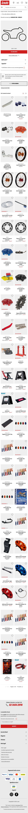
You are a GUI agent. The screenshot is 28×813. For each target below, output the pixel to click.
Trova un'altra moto (13, 55)
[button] (25, 7)
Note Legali (3, 747)
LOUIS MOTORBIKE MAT (21, 411)
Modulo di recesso (5, 757)
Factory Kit (7, 677)
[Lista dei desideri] (22, 3)
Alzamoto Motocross (7, 386)
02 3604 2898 (15, 705)
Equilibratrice (20, 362)
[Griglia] (23, 93)
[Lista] (25, 93)
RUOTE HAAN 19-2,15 (20, 165)
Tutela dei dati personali (6, 752)
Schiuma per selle (7, 114)
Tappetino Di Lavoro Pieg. (7, 434)
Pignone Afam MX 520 (20, 313)
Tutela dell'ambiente (5, 761)
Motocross (7, 411)
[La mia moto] (18, 3)
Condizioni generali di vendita (7, 750)
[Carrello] (26, 3)
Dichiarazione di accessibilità (7, 759)
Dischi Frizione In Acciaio (7, 215)
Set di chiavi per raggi (7, 581)
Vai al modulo (8, 77)
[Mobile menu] (2, 7)
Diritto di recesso (5, 754)
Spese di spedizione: (5, 806)
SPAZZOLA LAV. (21, 215)
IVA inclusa (18, 805)
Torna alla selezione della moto (9, 14)
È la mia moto (14, 51)
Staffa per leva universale (21, 556)
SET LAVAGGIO (7, 288)
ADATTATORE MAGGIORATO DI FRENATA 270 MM (7, 166)
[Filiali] (14, 3)
